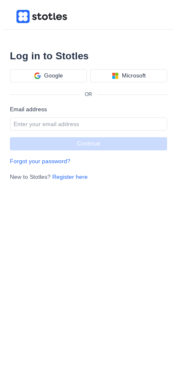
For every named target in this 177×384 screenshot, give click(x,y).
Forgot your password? (40, 161)
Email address (28, 109)
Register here (70, 176)
